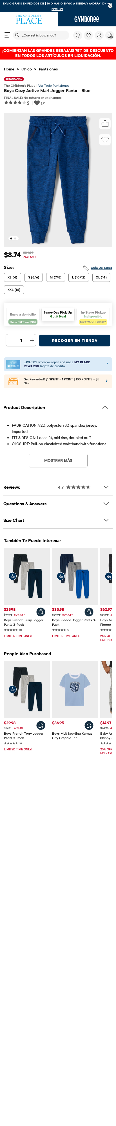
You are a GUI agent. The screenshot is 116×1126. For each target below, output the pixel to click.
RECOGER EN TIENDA (74, 340)
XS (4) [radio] (12, 277)
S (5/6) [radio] (33, 277)
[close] (110, 6)
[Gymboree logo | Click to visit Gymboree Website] (87, 19)
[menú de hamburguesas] (7, 35)
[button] (88, 35)
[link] (77, 35)
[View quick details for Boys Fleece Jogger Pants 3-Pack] (88, 611)
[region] (58, 6)
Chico (26, 69)
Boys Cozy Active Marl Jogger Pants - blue (47, 90)
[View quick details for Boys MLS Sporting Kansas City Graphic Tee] (88, 725)
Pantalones (48, 69)
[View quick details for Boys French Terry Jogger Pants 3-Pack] (40, 611)
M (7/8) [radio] (55, 277)
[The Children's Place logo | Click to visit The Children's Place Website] (29, 19)
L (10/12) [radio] (78, 277)
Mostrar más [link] (58, 460)
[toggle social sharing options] (105, 124)
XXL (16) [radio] (14, 289)
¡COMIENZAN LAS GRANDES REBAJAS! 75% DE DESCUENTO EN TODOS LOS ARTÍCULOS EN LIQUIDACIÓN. (58, 53)
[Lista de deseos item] (89, 38)
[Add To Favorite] (105, 139)
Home (9, 69)
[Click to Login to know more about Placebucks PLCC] (107, 382)
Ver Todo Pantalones (54, 85)
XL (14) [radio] (101, 277)
